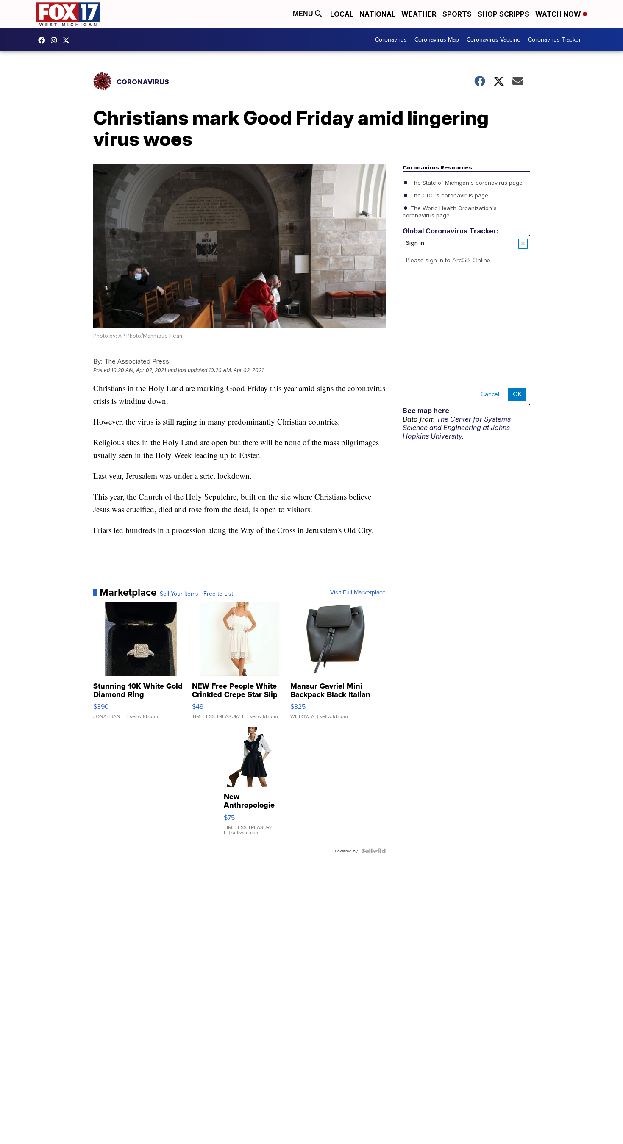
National (377, 14)
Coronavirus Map (436, 39)
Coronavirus (391, 39)
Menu (304, 13)
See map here (426, 410)
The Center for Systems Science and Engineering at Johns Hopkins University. (457, 427)
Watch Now (559, 14)
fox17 (68, 40)
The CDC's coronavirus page (448, 195)
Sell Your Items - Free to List (196, 594)
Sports (457, 14)
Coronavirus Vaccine (493, 39)
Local (341, 14)
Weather (419, 14)
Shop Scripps (503, 14)
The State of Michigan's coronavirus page (466, 182)
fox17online (43, 40)
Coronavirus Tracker (554, 39)
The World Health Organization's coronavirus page (450, 211)
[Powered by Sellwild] (373, 851)
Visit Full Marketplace (358, 592)
